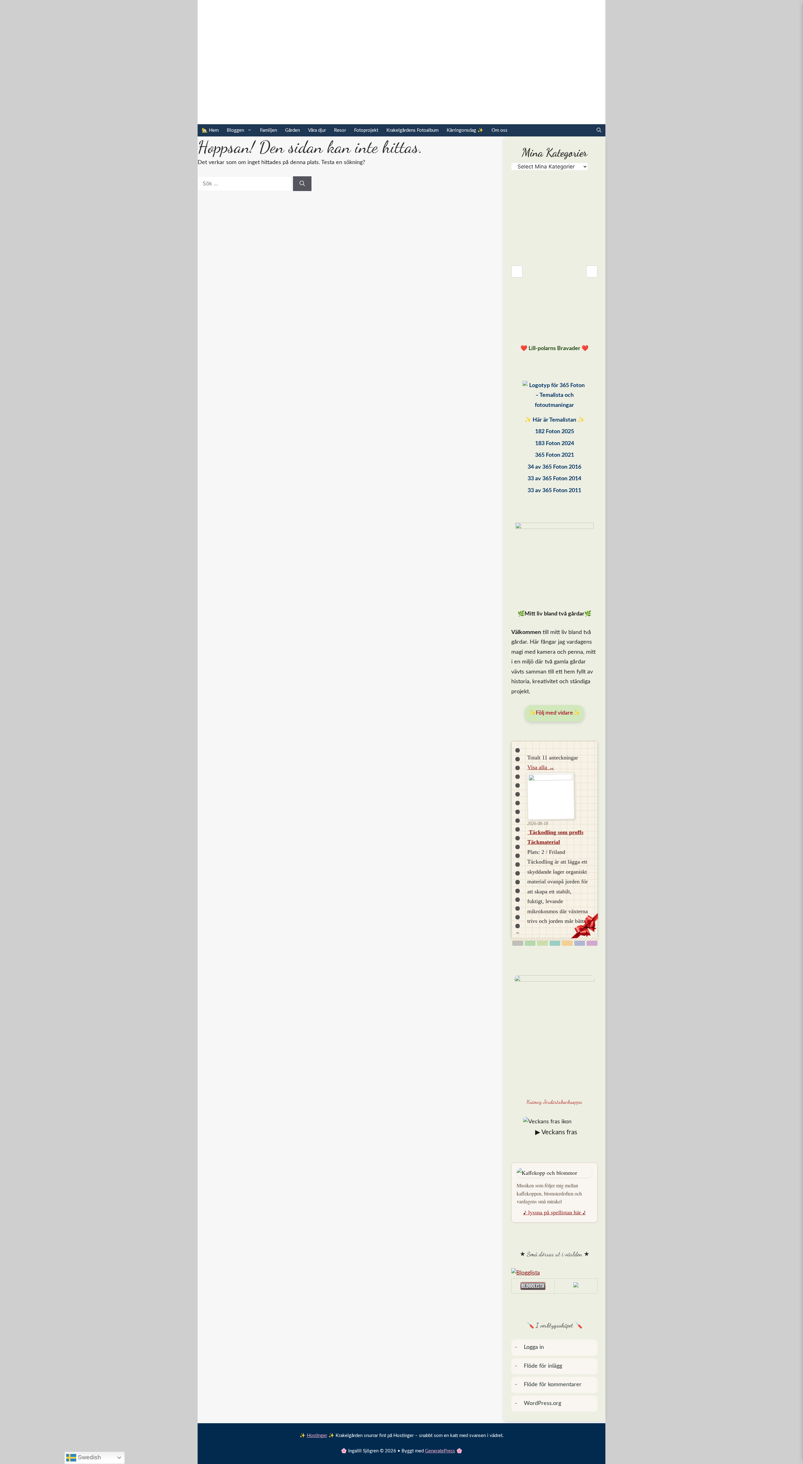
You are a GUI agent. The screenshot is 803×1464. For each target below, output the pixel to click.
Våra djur (317, 130)
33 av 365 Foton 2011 (554, 490)
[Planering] (579, 943)
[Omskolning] (542, 943)
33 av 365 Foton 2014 (554, 479)
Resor (340, 130)
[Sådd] (530, 943)
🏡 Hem (210, 130)
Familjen (268, 130)
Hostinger (317, 1435)
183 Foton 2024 (554, 443)
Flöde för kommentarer (553, 1384)
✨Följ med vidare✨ (554, 713)
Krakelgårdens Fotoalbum (412, 130)
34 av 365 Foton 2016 (554, 467)
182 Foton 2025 (554, 431)
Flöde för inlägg (543, 1366)
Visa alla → (540, 767)
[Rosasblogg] (554, 1273)
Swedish (88, 1457)
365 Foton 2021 (554, 455)
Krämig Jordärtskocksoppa (554, 1101)
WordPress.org (542, 1403)
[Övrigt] (592, 943)
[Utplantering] (555, 943)
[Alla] (517, 943)
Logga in (534, 1347)
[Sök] (302, 183)
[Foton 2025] (554, 397)
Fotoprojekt (366, 130)
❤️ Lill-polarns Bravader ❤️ (554, 348)
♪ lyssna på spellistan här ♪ (554, 1212)
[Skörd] (567, 943)
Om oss (500, 130)
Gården (292, 130)
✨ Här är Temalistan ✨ (554, 420)
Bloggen (235, 130)
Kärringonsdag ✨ (465, 130)
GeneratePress (440, 1451)
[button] (599, 130)
